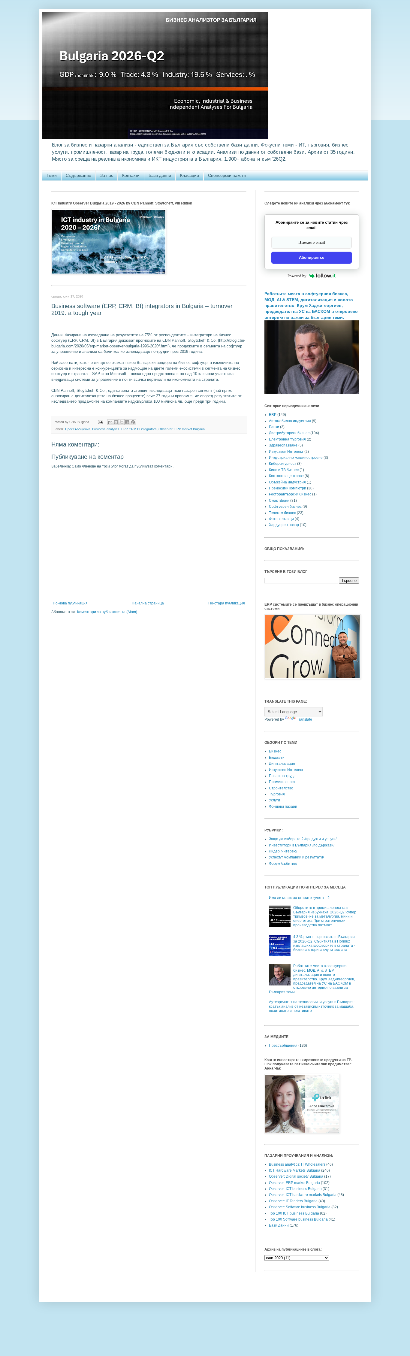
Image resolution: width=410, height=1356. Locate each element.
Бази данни (160, 175)
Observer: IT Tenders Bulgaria (293, 1201)
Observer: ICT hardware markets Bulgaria (302, 1195)
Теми (52, 175)
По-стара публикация (226, 603)
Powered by (297, 276)
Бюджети (277, 757)
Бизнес (275, 751)
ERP (272, 415)
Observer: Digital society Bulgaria (296, 1176)
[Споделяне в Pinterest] (133, 422)
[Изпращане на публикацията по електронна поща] (100, 422)
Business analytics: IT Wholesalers (297, 1164)
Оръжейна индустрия (287, 482)
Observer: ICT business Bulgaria (295, 1189)
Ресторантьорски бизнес (290, 494)
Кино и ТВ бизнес (284, 470)
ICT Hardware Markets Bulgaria (294, 1170)
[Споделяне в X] (122, 422)
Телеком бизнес (282, 513)
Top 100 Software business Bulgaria (298, 1219)
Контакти (131, 175)
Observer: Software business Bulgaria (299, 1207)
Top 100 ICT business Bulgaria (294, 1213)
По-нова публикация (70, 603)
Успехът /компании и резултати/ (296, 857)
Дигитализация (282, 763)
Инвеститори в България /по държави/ (301, 845)
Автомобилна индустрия (290, 421)
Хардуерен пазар (284, 525)
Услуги (274, 800)
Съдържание (78, 175)
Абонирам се (311, 257)
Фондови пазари (283, 806)
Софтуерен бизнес (285, 506)
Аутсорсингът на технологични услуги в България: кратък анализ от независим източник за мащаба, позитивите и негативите (311, 1006)
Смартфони (279, 500)
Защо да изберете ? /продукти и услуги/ (302, 839)
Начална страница (148, 603)
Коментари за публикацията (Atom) (107, 612)
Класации (189, 175)
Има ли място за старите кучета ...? (299, 898)
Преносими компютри (287, 488)
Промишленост (282, 782)
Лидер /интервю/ (283, 851)
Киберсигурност (282, 464)
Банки (274, 427)
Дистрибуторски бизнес (289, 433)
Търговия (277, 794)
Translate (304, 719)
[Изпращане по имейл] (110, 422)
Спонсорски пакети (227, 175)
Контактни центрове (286, 476)
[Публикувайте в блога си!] (116, 422)
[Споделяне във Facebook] (127, 422)
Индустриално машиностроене (296, 458)
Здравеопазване (283, 445)
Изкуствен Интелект (286, 451)
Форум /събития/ (283, 863)
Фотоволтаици (281, 519)
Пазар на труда (282, 776)
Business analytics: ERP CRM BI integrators (124, 429)
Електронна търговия (287, 439)
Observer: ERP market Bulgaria (181, 429)
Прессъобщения (77, 429)
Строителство (281, 788)
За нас (106, 175)
